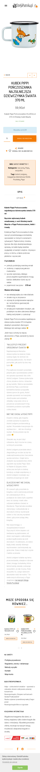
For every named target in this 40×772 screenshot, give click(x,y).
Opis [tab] (20, 191)
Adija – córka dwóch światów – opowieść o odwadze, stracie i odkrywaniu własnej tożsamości (19, 689)
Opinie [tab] (20, 198)
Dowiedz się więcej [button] (9, 762)
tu (28, 336)
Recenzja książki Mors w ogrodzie (16, 704)
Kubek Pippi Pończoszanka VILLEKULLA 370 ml (26, 631)
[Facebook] (17, 749)
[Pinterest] (22, 749)
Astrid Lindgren (21, 174)
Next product (34, 75)
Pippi (27, 168)
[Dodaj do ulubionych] (18, 630)
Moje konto (9, 674)
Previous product (30, 75)
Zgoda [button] (20, 768)
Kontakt (8, 671)
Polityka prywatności (13, 660)
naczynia (21, 168)
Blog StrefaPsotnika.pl (12, 682)
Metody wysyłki (11, 667)
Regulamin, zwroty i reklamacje (17, 664)
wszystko (19, 171)
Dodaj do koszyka (10, 638)
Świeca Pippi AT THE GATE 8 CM (9, 630)
